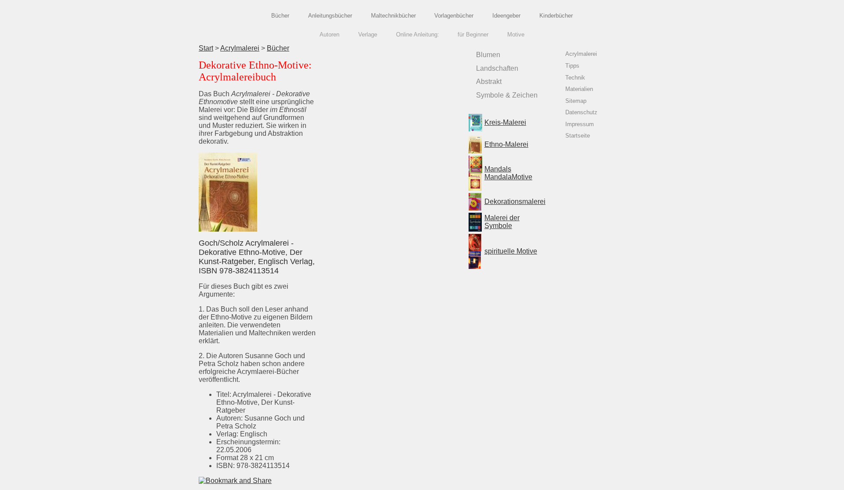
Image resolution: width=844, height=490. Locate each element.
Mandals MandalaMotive (508, 173)
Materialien (579, 89)
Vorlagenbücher (453, 15)
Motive (515, 35)
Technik (575, 77)
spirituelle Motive (510, 251)
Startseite (577, 135)
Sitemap (575, 101)
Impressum (579, 124)
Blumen (488, 54)
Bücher (280, 15)
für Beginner (473, 35)
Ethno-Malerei (506, 144)
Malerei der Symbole (502, 221)
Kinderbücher (556, 15)
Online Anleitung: (417, 35)
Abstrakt (489, 81)
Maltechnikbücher (393, 15)
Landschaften (497, 68)
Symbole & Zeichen (507, 95)
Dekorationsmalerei (515, 201)
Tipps (572, 65)
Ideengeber (506, 15)
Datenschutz (581, 112)
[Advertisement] (391, 105)
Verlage (367, 35)
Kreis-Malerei (505, 122)
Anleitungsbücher (330, 15)
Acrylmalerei (239, 48)
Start (206, 48)
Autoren (329, 35)
